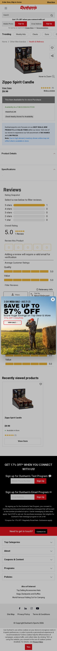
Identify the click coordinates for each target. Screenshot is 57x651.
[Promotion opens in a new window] (28, 325)
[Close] (53, 299)
